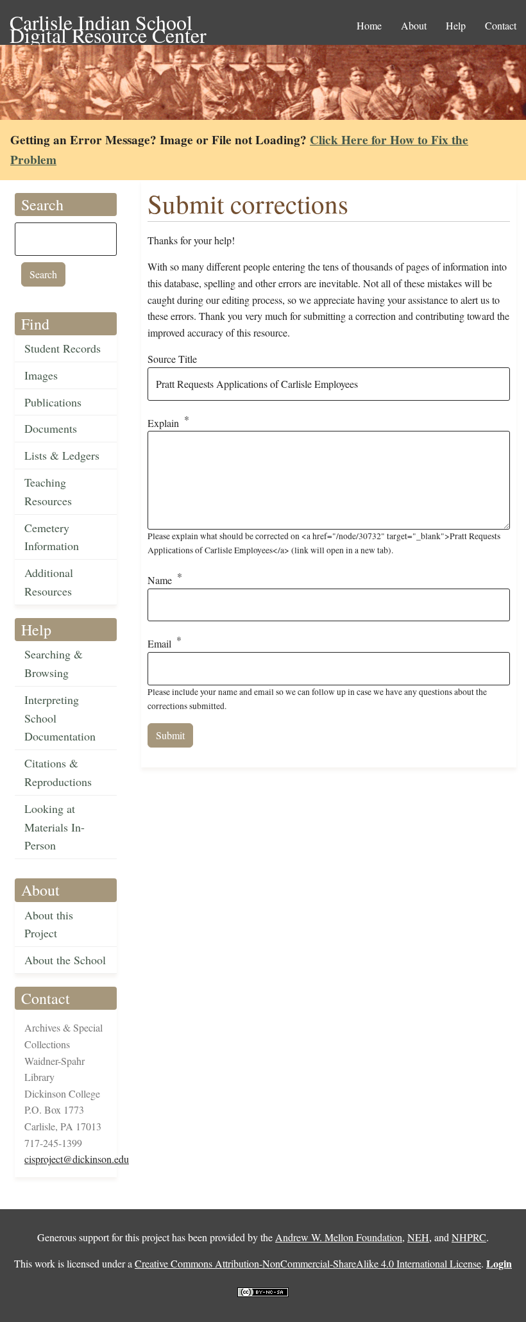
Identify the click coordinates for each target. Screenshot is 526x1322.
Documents (50, 428)
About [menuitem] (414, 25)
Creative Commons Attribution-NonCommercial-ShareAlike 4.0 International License (308, 1263)
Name (160, 580)
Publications (52, 402)
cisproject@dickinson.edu (76, 1159)
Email (159, 644)
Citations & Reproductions (58, 772)
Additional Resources (48, 582)
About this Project (48, 924)
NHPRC (469, 1237)
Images (41, 375)
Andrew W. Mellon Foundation (338, 1237)
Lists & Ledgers (61, 455)
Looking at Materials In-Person (54, 827)
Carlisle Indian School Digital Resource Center (108, 23)
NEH (418, 1237)
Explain (163, 423)
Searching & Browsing (53, 663)
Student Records (62, 348)
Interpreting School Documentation (60, 718)
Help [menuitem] (456, 25)
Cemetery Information (51, 537)
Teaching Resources (48, 491)
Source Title (172, 358)
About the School (65, 959)
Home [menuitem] (369, 25)
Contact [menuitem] (500, 25)
